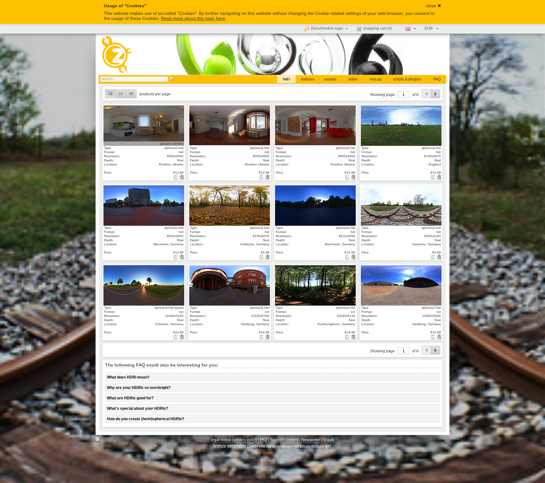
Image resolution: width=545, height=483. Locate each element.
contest (292, 440)
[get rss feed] (98, 441)
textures (307, 79)
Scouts (328, 440)
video (353, 79)
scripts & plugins (407, 79)
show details (143, 125)
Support (277, 440)
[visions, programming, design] (447, 441)
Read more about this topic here (193, 18)
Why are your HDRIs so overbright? (139, 387)
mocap (376, 79)
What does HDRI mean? (128, 377)
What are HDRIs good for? (130, 398)
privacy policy (245, 440)
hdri (286, 79)
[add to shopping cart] (181, 177)
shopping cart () (377, 28)
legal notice (221, 440)
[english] (410, 28)
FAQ (437, 79)
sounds (330, 79)
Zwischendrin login (327, 28)
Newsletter (311, 440)
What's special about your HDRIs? (137, 408)
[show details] (176, 177)
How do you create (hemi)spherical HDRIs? (145, 419)
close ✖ (433, 5)
